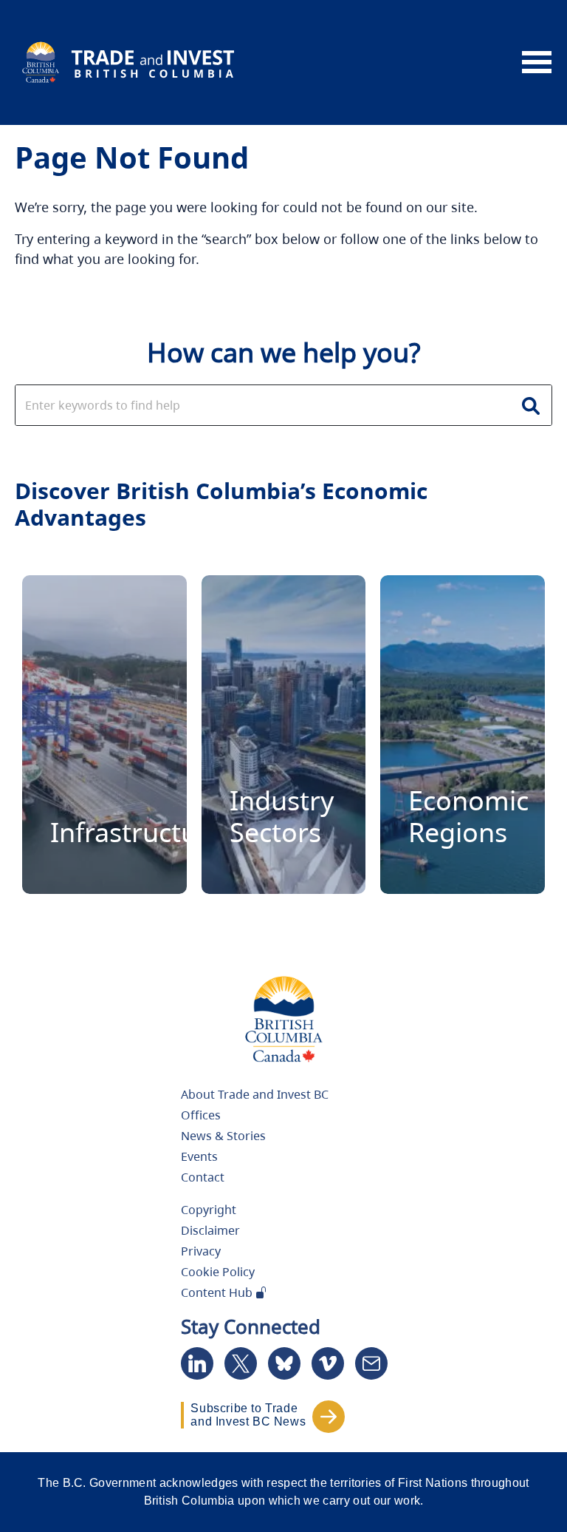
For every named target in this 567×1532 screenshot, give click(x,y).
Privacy (201, 1251)
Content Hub (218, 1292)
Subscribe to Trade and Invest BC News (248, 1415)
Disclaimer (210, 1230)
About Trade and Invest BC (255, 1094)
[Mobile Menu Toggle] (537, 62)
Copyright (208, 1209)
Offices (201, 1115)
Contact (202, 1177)
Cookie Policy (218, 1272)
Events (199, 1156)
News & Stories (223, 1136)
